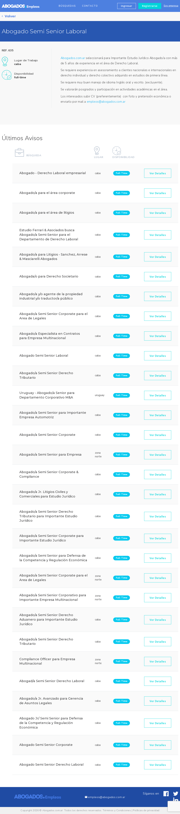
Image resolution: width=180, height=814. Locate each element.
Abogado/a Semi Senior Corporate (47, 435)
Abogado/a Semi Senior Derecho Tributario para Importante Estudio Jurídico (48, 516)
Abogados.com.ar (73, 58)
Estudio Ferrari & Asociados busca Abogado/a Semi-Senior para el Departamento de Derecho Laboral (48, 234)
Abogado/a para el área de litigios (46, 213)
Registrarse (150, 6)
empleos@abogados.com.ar (106, 102)
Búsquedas (67, 6)
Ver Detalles (158, 173)
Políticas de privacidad (146, 810)
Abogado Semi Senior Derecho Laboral (51, 765)
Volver (10, 16)
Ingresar (126, 6)
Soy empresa (171, 5)
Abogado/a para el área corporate (47, 193)
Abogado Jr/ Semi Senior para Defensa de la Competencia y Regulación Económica (51, 722)
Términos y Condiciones (117, 810)
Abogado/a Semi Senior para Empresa (50, 454)
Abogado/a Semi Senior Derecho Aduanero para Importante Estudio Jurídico (48, 619)
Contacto (90, 6)
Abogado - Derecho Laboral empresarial (52, 173)
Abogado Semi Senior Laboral (43, 356)
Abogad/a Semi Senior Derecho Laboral (51, 681)
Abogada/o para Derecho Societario (48, 276)
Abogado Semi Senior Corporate (46, 745)
